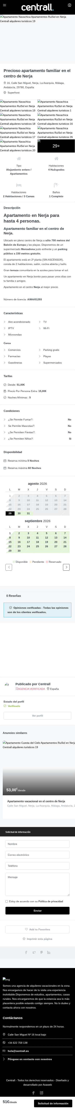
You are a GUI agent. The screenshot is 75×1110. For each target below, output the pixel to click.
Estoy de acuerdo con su (36, 901)
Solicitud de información (53, 1103)
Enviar (38, 910)
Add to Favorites (39, 929)
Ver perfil (37, 715)
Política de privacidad (50, 901)
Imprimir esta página (39, 938)
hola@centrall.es (18, 1050)
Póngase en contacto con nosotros (30, 1059)
